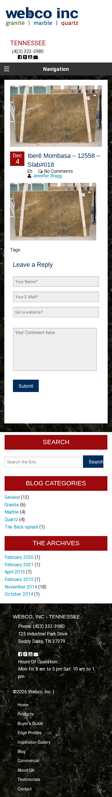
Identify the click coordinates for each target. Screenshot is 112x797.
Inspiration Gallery (34, 742)
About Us (26, 770)
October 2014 (19, 594)
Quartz (11, 519)
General (12, 497)
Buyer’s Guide (30, 723)
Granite (12, 505)
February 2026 (19, 557)
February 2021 (19, 564)
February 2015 (19, 579)
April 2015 (15, 572)
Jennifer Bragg (47, 176)
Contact (25, 789)
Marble (12, 512)
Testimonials (29, 779)
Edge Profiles (30, 732)
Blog (22, 751)
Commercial (28, 760)
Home (23, 704)
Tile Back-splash (21, 527)
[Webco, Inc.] (41, 16)
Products (26, 714)
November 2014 (21, 587)
